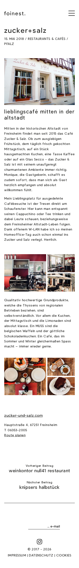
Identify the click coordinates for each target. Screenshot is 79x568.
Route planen (14, 435)
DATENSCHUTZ (41, 555)
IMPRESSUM (17, 555)
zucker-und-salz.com (23, 416)
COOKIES (63, 555)
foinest (14, 13)
